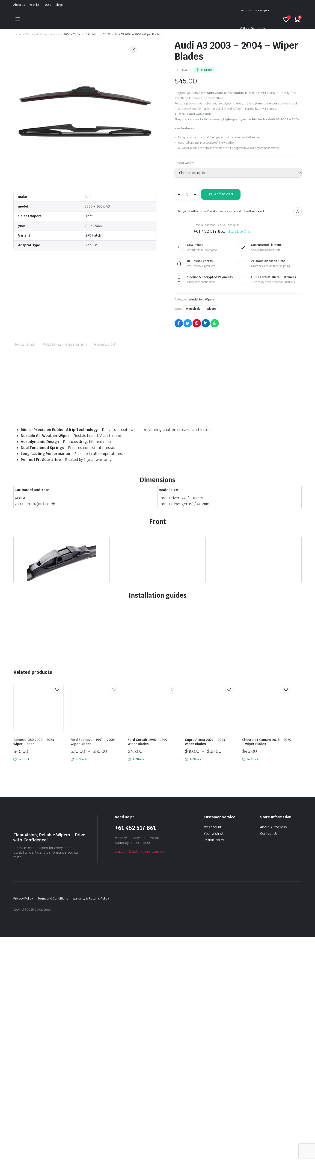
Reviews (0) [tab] (105, 344)
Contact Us (269, 833)
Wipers (211, 309)
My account (212, 827)
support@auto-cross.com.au (140, 851)
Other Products (253, 29)
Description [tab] (24, 344)
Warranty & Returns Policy (91, 898)
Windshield (193, 309)
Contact (246, 47)
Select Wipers (184, 163)
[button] (297, 211)
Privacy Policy (23, 898)
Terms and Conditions (53, 898)
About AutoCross (273, 827)
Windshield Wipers (255, 10)
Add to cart (223, 194)
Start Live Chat (239, 231)
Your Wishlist (213, 833)
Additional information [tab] (65, 344)
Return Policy (214, 840)
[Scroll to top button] (304, 1150)
